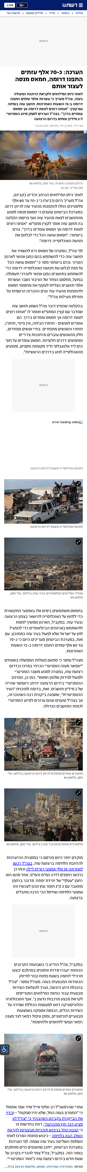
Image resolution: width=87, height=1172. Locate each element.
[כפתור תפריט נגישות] (4, 1049)
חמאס (41, 1167)
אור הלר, (77, 126)
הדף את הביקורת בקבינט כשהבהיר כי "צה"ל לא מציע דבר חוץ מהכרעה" (44, 1118)
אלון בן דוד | (65, 126)
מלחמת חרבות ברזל (21, 1167)
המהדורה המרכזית (60, 1167)
